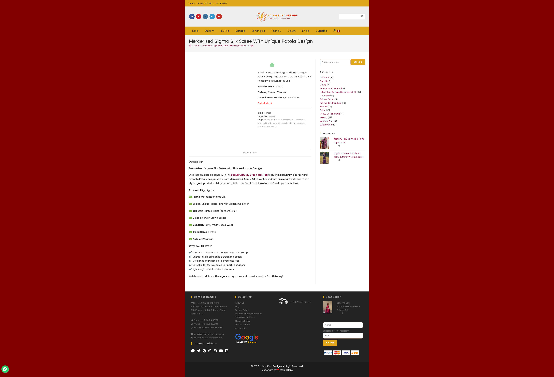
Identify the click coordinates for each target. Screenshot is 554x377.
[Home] (190, 45)
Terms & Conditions (245, 317)
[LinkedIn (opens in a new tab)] (212, 16)
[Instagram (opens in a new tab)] (205, 16)
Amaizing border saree (294, 119)
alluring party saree (273, 119)
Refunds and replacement (248, 313)
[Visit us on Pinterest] (205, 350)
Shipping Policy (242, 321)
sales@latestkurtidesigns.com (209, 334)
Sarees (271, 116)
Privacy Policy (242, 310)
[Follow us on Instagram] (216, 350)
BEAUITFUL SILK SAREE (267, 126)
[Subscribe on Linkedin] (226, 350)
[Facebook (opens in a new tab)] (192, 16)
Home (192, 3)
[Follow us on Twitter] (199, 350)
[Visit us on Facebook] (193, 350)
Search (358, 62)
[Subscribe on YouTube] (221, 350)
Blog (211, 3)
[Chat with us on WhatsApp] (210, 350)
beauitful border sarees (269, 123)
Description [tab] (250, 152)
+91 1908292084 (210, 323)
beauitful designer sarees (293, 123)
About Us (202, 3)
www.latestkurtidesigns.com (208, 337)
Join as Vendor (242, 324)
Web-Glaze (286, 370)
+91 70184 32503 (210, 320)
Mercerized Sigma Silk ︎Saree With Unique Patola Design (227, 45)
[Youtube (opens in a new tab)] (219, 16)
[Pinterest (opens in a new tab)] (198, 16)
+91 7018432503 (214, 327)
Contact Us (221, 3)
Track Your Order (300, 302)
